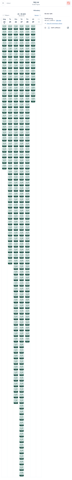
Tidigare (7, 15)
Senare (37, 15)
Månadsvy (36, 10)
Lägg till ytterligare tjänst (54, 23)
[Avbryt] (3, 3)
